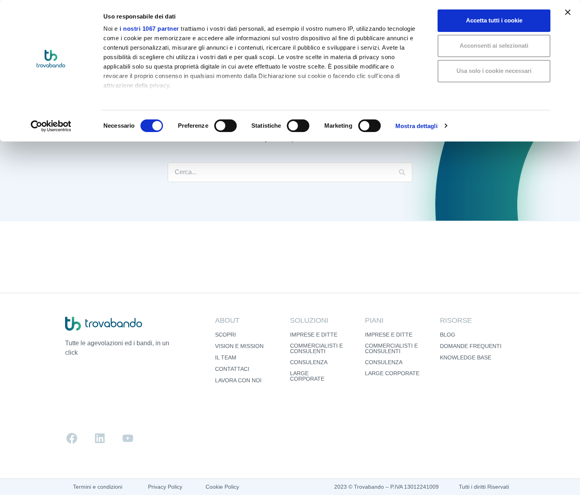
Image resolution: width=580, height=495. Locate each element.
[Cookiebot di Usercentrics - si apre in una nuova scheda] (51, 126)
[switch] (225, 125)
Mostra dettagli (416, 126)
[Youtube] (128, 438)
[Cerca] (402, 172)
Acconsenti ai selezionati (494, 45)
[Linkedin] (100, 438)
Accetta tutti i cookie (494, 20)
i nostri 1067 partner (149, 28)
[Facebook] (72, 438)
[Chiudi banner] (568, 12)
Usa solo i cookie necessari (494, 70)
